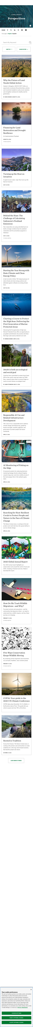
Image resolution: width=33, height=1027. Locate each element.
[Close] (31, 989)
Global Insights (16, 14)
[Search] (30, 42)
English (10, 33)
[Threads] (18, 30)
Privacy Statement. (22, 1007)
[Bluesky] (22, 30)
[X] (11, 30)
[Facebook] (7, 30)
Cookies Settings (16, 1013)
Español (14, 33)
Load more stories (16, 760)
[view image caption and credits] (30, 25)
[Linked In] (14, 30)
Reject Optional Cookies (16, 1017)
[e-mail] (26, 30)
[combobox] (8, 49)
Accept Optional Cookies (16, 1022)
